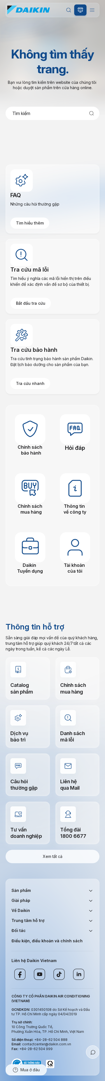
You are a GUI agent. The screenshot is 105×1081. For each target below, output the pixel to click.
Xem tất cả (52, 856)
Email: (16, 1044)
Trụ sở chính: (21, 1022)
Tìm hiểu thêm (30, 223)
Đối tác (18, 930)
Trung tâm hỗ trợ (28, 920)
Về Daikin (20, 910)
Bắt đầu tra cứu (30, 303)
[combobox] (52, 113)
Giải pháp (20, 900)
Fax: (15, 1049)
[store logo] (28, 10)
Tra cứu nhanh (30, 383)
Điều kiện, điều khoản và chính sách (47, 940)
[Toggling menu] (92, 10)
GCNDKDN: (20, 1009)
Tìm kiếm (68, 10)
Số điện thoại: (22, 1040)
